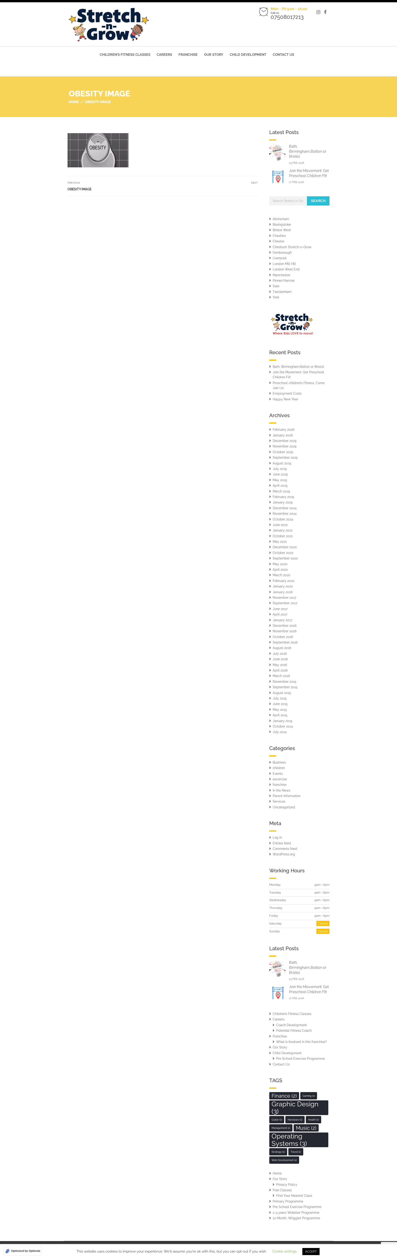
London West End (286, 269)
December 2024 (285, 508)
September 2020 (285, 558)
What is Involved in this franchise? (301, 1042)
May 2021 (280, 541)
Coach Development (291, 1025)
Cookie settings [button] (284, 1251)
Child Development (248, 55)
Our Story (213, 55)
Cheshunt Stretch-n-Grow (292, 247)
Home (277, 1173)
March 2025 (281, 491)
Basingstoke (282, 224)
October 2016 (283, 637)
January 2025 (283, 502)
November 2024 (285, 513)
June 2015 (280, 704)
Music (306, 1128)
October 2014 (283, 726)
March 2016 (281, 676)
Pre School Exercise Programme (300, 1058)
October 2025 (283, 452)
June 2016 (280, 659)
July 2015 (280, 698)
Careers (164, 55)
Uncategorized (284, 807)
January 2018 (282, 592)
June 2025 (280, 474)
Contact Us (283, 55)
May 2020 (280, 564)
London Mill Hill (284, 264)
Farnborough (282, 252)
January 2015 (282, 721)
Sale (276, 286)
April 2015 (280, 715)
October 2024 (283, 519)
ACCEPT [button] (311, 1251)
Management (281, 1128)
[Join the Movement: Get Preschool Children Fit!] (277, 176)
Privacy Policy (286, 1184)
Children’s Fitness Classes (125, 55)
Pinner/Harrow (284, 280)
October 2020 (283, 553)
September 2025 (285, 457)
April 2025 (280, 485)
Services (279, 801)
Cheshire (279, 236)
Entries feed (282, 843)
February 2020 (284, 581)
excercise (280, 779)
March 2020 (281, 575)
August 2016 (282, 648)
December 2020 (285, 547)
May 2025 (280, 480)
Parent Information (287, 796)
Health (313, 1119)
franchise (279, 785)
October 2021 (283, 536)
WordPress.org (284, 854)
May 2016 (280, 665)
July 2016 (280, 653)
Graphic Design (295, 1107)
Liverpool (279, 258)
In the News (281, 790)
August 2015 (282, 693)
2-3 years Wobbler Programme (296, 1212)
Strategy (278, 1151)
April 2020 (280, 569)
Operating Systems (289, 1140)
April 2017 (280, 614)
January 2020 (283, 586)
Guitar (277, 1119)
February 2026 (283, 429)
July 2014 (280, 732)
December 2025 (285, 441)
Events (278, 774)
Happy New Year (285, 399)
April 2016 (280, 670)
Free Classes (282, 1190)
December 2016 (284, 625)
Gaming (309, 1095)
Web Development (284, 1160)
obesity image (79, 189)
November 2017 (284, 597)
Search (318, 201)
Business (279, 762)
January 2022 (282, 530)
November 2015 (284, 681)
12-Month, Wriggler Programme (296, 1218)
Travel (296, 1151)
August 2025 (282, 463)
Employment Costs (287, 393)
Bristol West (282, 230)
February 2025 (283, 497)
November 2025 (285, 446)
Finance (284, 1096)
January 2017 (282, 620)
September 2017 (285, 603)
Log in (277, 837)
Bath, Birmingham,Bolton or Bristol (307, 151)
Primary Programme (288, 1201)
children (279, 768)
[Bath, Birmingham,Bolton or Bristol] (277, 152)
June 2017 (280, 609)
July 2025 (280, 469)
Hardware (295, 1119)
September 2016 (285, 642)
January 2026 (283, 435)
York (276, 297)
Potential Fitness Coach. (294, 1030)
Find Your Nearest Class (294, 1195)
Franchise (188, 55)
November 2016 (284, 631)
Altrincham (281, 219)
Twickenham (282, 292)
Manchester (281, 275)
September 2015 (285, 687)
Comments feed (285, 849)
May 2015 (280, 709)
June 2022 (280, 525)
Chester (278, 241)
